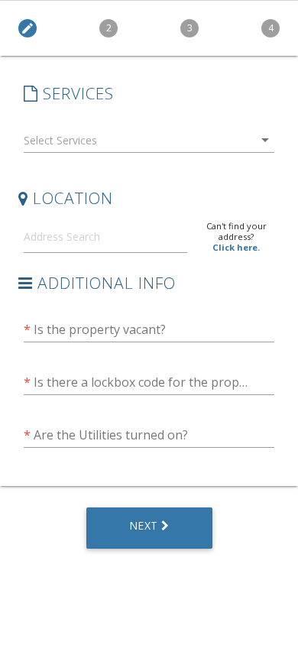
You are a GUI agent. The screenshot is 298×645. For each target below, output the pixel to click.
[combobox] (149, 143)
